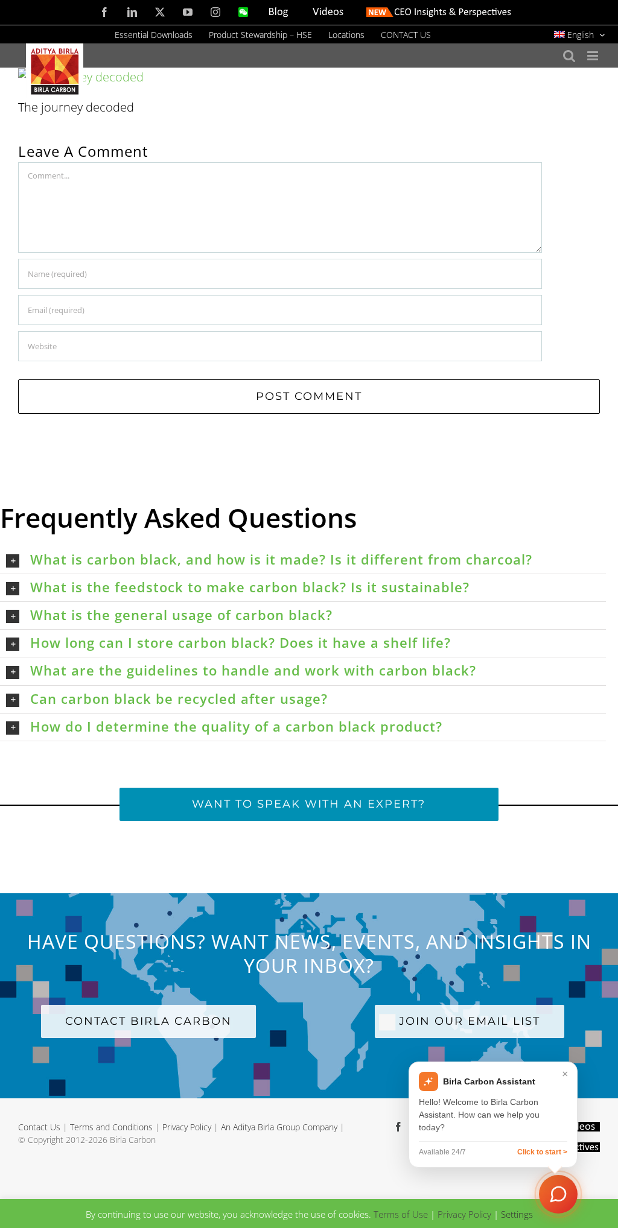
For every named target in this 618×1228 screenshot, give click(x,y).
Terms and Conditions (111, 1127)
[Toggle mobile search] (569, 55)
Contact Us (39, 1127)
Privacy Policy (186, 1127)
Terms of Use (401, 1214)
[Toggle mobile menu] (593, 55)
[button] (306, 560)
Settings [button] (517, 1214)
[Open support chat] (558, 1194)
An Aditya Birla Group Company (279, 1127)
